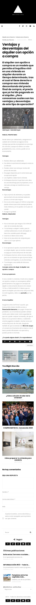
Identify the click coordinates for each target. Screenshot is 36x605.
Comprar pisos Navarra (22, 37)
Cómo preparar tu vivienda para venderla (18, 459)
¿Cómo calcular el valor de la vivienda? (18, 397)
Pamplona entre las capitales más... (20, 576)
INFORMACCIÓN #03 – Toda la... (16, 565)
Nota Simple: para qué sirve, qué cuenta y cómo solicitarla (26, 356)
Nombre (5, 492)
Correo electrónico (8, 499)
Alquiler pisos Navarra (8, 37)
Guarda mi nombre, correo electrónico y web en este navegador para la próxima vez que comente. (18, 516)
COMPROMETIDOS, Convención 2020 (18, 428)
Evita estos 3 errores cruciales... (16, 554)
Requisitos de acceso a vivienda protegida (10, 355)
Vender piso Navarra (8, 40)
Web (3, 506)
